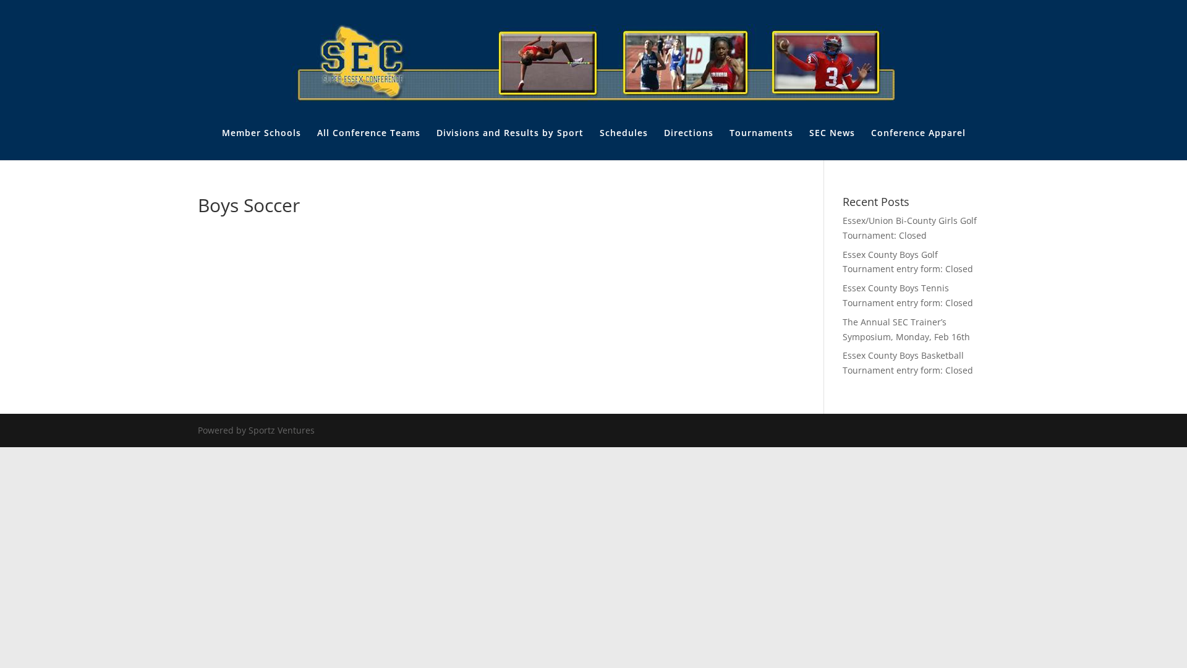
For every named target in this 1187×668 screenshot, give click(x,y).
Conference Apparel (918, 134)
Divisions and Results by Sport (510, 134)
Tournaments (761, 134)
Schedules (624, 134)
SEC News (832, 134)
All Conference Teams (368, 134)
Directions (688, 134)
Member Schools (261, 134)
